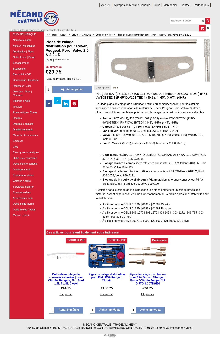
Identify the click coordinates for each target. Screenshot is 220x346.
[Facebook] (49, 103)
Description (102, 87)
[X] (57, 100)
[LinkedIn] (65, 103)
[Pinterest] (74, 103)
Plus (115, 87)
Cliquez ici (65, 294)
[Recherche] (207, 21)
